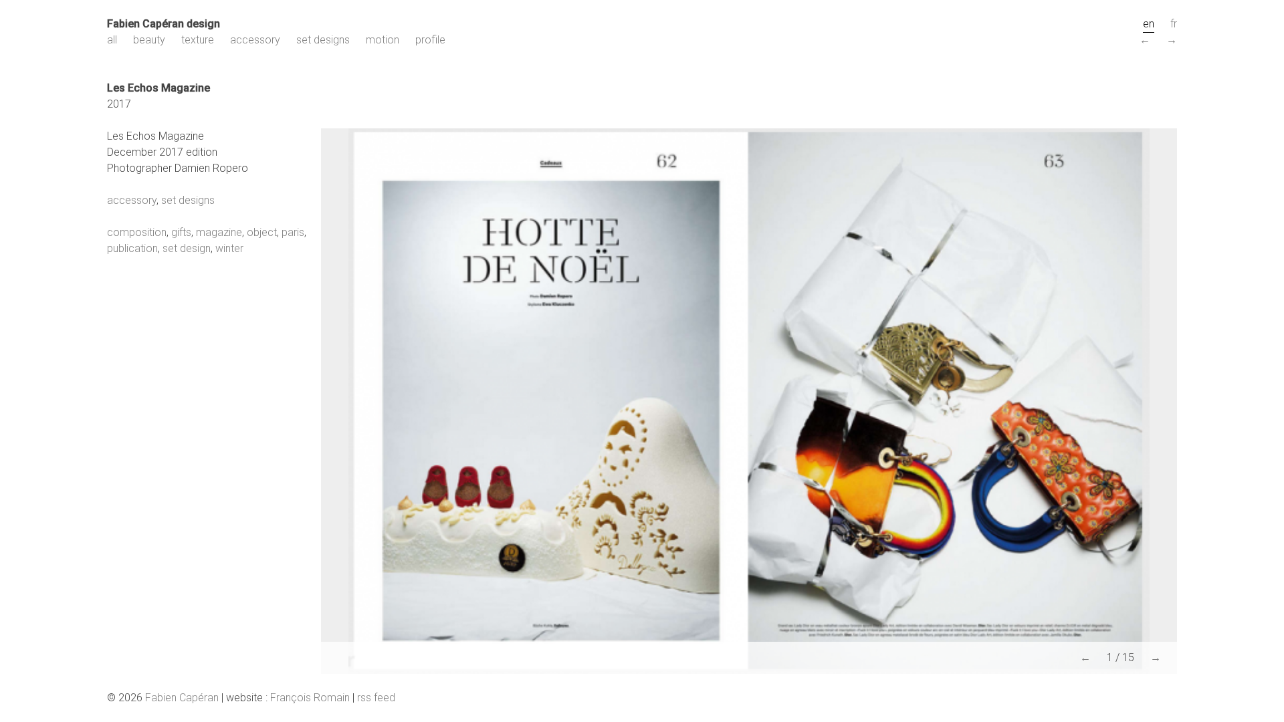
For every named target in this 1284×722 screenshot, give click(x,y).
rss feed (376, 697)
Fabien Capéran (182, 697)
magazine (219, 232)
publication (132, 248)
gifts (181, 232)
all (112, 39)
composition (137, 232)
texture (197, 39)
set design (187, 248)
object (262, 232)
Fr (1173, 23)
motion (382, 39)
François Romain (310, 697)
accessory (255, 39)
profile (430, 39)
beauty (149, 39)
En (1148, 23)
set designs (323, 39)
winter (229, 248)
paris (293, 232)
